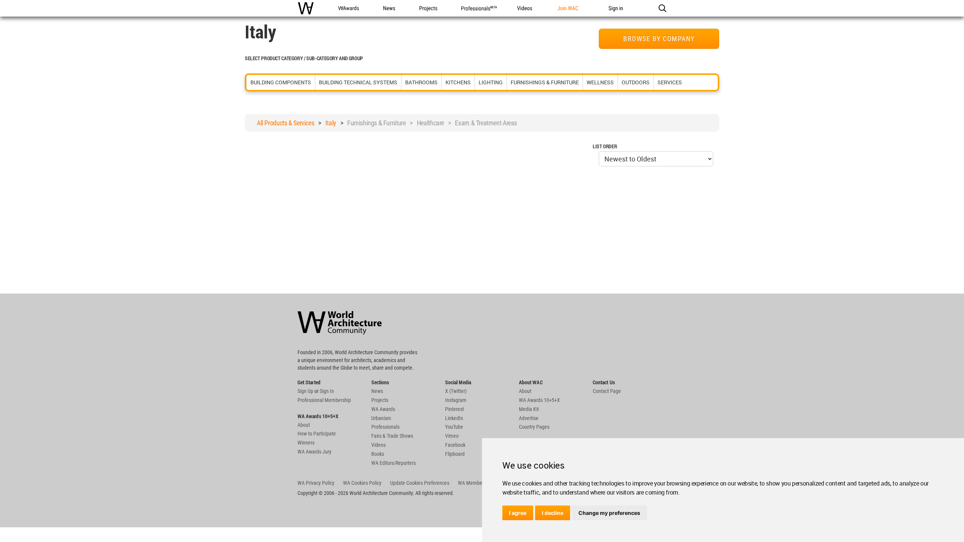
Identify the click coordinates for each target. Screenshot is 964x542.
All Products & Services (285, 123)
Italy (330, 123)
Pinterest (454, 409)
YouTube (454, 427)
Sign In (327, 391)
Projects (379, 400)
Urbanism (381, 418)
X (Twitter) (456, 391)
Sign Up (305, 391)
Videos (378, 445)
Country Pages (534, 427)
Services (669, 82)
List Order (605, 146)
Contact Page (607, 391)
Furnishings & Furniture (545, 82)
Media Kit (529, 409)
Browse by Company (659, 39)
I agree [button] (517, 513)
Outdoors (636, 82)
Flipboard (455, 454)
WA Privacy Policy (315, 483)
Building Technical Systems (358, 82)
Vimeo (452, 436)
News (377, 391)
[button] (662, 8)
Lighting (491, 82)
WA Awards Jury (314, 452)
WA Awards (383, 409)
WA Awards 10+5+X (539, 400)
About (303, 425)
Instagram (456, 400)
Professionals (385, 427)
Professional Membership (324, 400)
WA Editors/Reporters (393, 463)
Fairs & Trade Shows (392, 436)
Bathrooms (421, 82)
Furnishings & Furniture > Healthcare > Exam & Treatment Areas (432, 123)
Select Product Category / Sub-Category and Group (304, 58)
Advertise (528, 418)
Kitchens (458, 82)
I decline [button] (552, 513)
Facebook (455, 445)
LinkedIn (454, 418)
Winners (305, 443)
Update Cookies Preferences (419, 483)
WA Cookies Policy (362, 483)
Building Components (280, 82)
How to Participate (316, 434)
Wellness (600, 82)
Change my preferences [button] (609, 513)
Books (377, 454)
